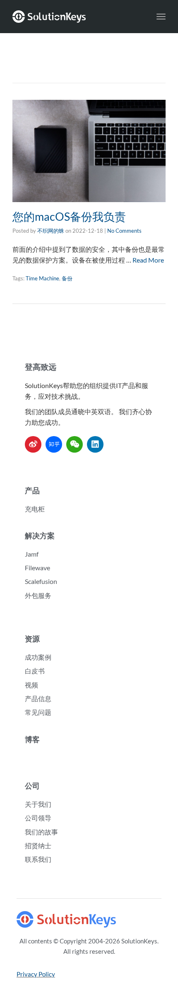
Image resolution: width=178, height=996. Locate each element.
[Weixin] (74, 444)
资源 (32, 638)
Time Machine (42, 278)
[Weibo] (33, 444)
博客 (32, 739)
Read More (148, 260)
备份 (67, 278)
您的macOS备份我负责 (69, 216)
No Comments (124, 230)
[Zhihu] (54, 444)
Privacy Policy (36, 974)
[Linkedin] (95, 444)
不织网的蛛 (50, 230)
